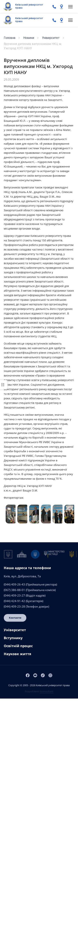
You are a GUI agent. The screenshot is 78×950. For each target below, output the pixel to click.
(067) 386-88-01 (14, 590)
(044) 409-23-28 (14, 606)
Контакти (15, 617)
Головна (9, 38)
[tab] (39, 631)
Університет (51, 38)
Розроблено (39, 691)
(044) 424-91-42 (14, 601)
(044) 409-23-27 (14, 595)
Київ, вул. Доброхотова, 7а (22, 576)
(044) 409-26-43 (14, 584)
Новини (28, 38)
